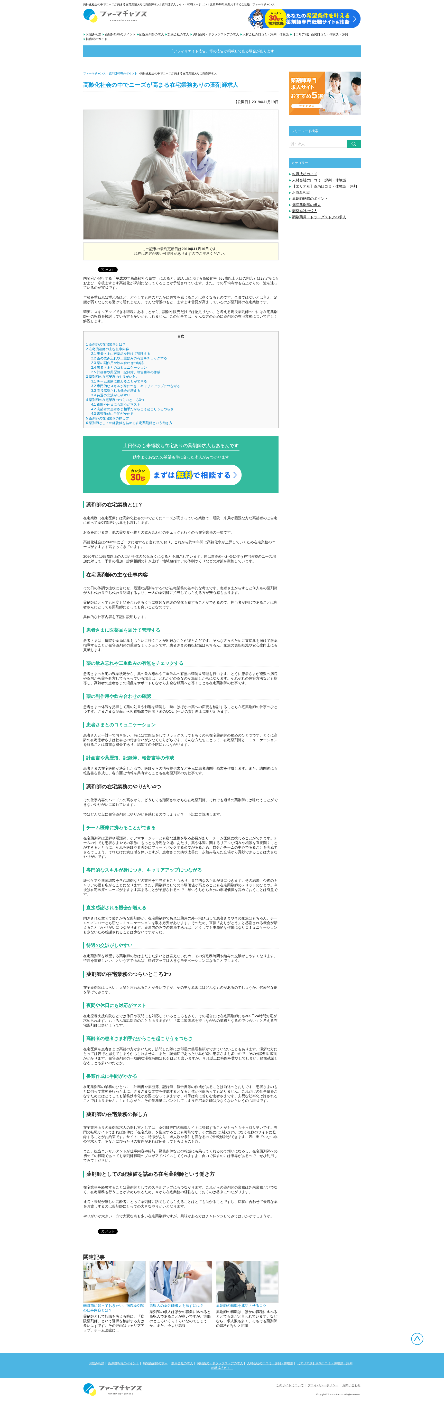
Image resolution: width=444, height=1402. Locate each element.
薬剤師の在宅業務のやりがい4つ (111, 377)
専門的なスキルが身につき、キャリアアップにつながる (135, 386)
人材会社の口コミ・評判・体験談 (266, 34)
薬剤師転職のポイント (120, 34)
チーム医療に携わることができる (119, 381)
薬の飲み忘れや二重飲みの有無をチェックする (129, 358)
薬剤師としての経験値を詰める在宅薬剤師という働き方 (129, 423)
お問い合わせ (351, 1385)
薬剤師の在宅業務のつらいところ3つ (115, 400)
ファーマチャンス (94, 73)
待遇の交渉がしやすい (110, 395)
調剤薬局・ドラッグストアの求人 (216, 34)
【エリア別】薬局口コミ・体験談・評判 (320, 34)
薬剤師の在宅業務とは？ (106, 344)
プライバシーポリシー (323, 1385)
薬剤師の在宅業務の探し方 (107, 418)
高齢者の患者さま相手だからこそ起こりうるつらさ (132, 409)
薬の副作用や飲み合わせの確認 (117, 363)
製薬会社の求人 (178, 34)
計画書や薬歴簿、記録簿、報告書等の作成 (125, 372)
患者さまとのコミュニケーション (119, 367)
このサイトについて (290, 1385)
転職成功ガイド (96, 39)
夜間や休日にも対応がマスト (115, 404)
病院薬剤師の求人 (151, 34)
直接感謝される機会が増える (115, 391)
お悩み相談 (93, 34)
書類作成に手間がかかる (112, 414)
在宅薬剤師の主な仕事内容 (107, 349)
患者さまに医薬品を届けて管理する (120, 354)
